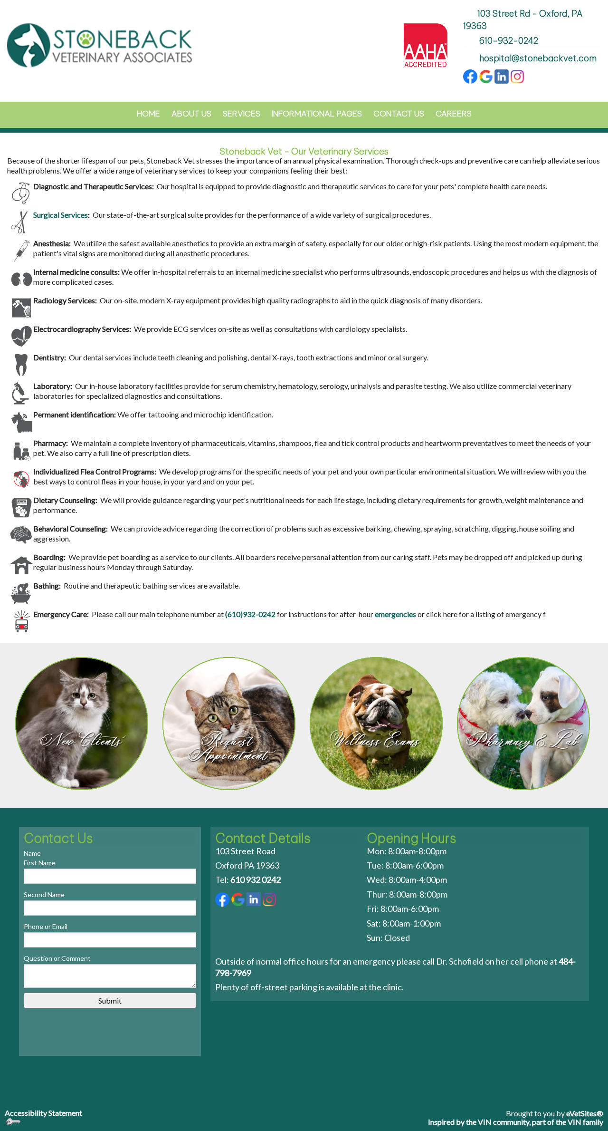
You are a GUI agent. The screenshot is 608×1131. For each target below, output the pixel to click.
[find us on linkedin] (501, 75)
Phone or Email (45, 926)
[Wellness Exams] (377, 723)
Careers (454, 113)
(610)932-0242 (250, 614)
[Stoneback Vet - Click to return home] (100, 43)
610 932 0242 (255, 879)
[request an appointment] (230, 723)
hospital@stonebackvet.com (538, 58)
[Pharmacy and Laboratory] (524, 723)
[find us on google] (486, 75)
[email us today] (471, 58)
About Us (191, 113)
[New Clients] (83, 723)
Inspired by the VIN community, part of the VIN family (515, 1121)
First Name (40, 863)
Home (148, 113)
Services (241, 113)
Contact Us (398, 113)
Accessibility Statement (43, 1112)
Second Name (44, 894)
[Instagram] (517, 75)
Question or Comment (57, 958)
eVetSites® (584, 1113)
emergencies (395, 614)
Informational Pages (317, 113)
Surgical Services (60, 214)
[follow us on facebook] (470, 75)
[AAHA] (425, 43)
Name (32, 853)
